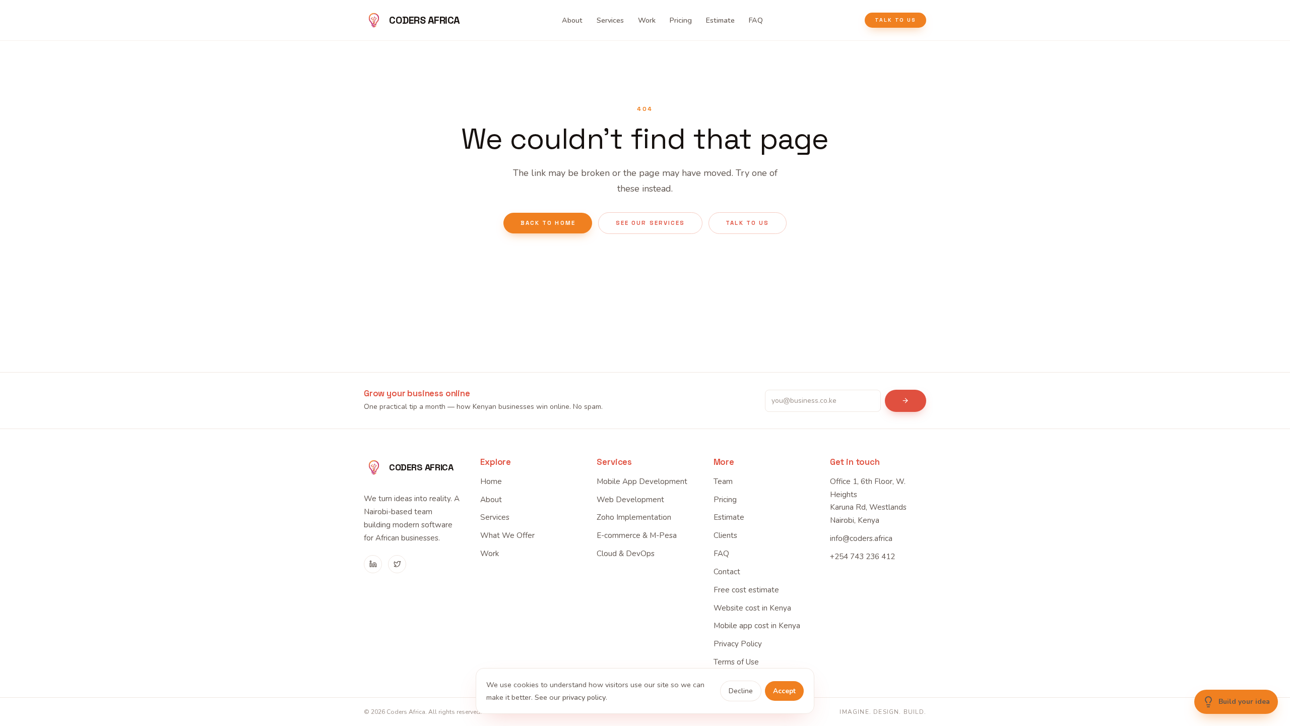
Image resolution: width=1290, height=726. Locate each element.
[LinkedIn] (373, 564)
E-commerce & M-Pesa (637, 535)
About (572, 20)
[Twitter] (397, 564)
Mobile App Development (642, 481)
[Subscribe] (905, 401)
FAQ (756, 20)
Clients (725, 535)
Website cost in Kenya (752, 608)
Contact (727, 572)
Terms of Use (736, 662)
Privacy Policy (738, 644)
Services (610, 20)
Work (647, 20)
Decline (741, 691)
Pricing (681, 20)
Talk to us (895, 20)
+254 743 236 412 (862, 557)
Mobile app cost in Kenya (757, 626)
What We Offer (507, 535)
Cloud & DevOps (626, 554)
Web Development (630, 500)
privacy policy (584, 697)
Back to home (548, 222)
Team (723, 481)
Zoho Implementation (634, 517)
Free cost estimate (746, 590)
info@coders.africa (861, 538)
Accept (784, 691)
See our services (650, 222)
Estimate (720, 20)
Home (491, 481)
